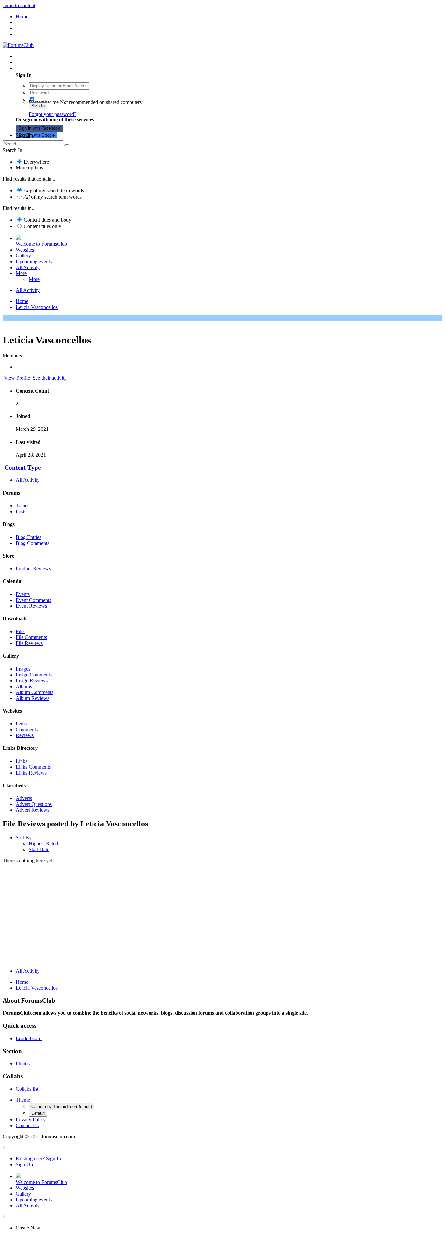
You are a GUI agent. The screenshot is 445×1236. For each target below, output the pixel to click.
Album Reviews (32, 698)
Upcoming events (34, 261)
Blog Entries (28, 537)
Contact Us (27, 1125)
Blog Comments (32, 543)
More (21, 273)
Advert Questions (34, 804)
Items (21, 723)
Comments (27, 729)
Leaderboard (29, 1038)
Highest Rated (43, 843)
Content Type (22, 467)
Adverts (24, 798)
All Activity (28, 267)
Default (38, 1113)
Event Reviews (31, 606)
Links (21, 761)
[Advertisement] (222, 917)
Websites (25, 250)
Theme (23, 1100)
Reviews (25, 735)
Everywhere (36, 162)
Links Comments (33, 767)
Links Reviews (31, 773)
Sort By (24, 837)
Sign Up (24, 135)
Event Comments (33, 600)
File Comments (31, 637)
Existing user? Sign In (40, 68)
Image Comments (34, 674)
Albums (24, 686)
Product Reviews (33, 568)
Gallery (23, 255)
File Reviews (29, 643)
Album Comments (34, 692)
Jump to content (19, 5)
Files (20, 631)
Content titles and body (47, 220)
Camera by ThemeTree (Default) (61, 1106)
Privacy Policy (31, 1119)
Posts (21, 511)
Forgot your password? (52, 114)
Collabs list (27, 1089)
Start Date (39, 849)
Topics (22, 505)
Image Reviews (32, 680)
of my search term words (54, 190)
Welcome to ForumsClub (41, 244)
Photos (23, 1063)
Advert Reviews (32, 810)
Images (23, 669)
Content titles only (42, 226)
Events (23, 594)
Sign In (38, 105)
